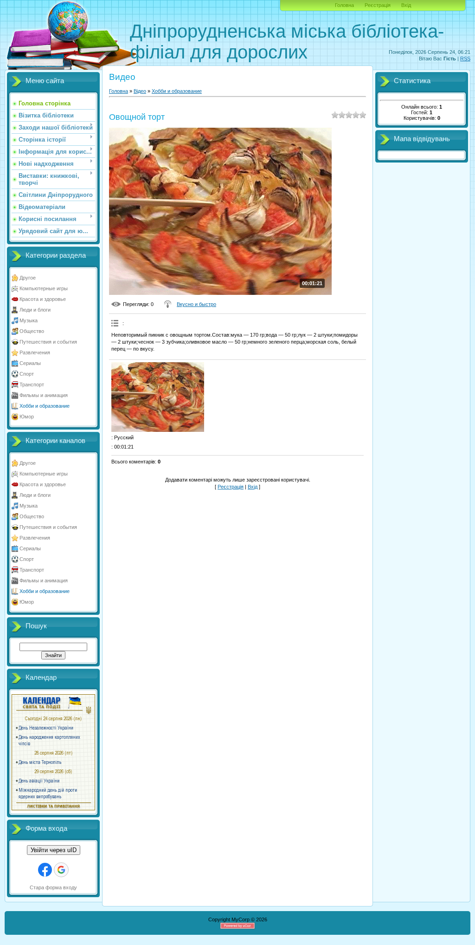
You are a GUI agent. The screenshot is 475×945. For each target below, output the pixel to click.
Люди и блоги (35, 310)
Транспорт (31, 384)
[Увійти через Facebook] (45, 870)
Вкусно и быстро (196, 304)
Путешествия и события (48, 342)
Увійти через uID (54, 850)
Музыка (28, 320)
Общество (31, 331)
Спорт (26, 374)
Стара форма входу (53, 887)
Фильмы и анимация (43, 395)
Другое (27, 277)
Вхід (406, 5)
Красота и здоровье (42, 299)
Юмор (26, 416)
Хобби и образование (44, 406)
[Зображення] (157, 397)
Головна (344, 5)
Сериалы (30, 363)
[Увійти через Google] (61, 869)
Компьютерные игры (43, 288)
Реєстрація (378, 5)
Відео (140, 91)
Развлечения (34, 352)
